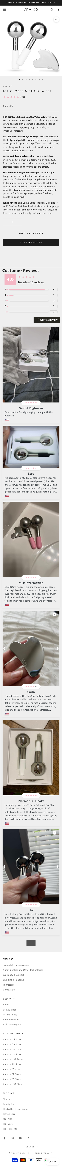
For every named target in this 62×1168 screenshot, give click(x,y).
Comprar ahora (31, 242)
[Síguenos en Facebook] (4, 1138)
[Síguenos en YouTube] (20, 1138)
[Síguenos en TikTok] (27, 1138)
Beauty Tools (9, 1104)
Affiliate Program (12, 1024)
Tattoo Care (9, 1114)
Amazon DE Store (12, 1049)
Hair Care (8, 1124)
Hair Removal (10, 1128)
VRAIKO (7, 86)
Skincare (7, 1099)
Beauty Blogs (9, 1009)
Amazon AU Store (12, 1064)
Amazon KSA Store (13, 1084)
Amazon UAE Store (13, 1059)
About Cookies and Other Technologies (23, 970)
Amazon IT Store (11, 1069)
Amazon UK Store (12, 1054)
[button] (4, 648)
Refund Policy (10, 1014)
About (6, 1004)
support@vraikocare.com (16, 965)
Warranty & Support (13, 975)
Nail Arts (7, 1119)
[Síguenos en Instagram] (12, 1138)
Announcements (11, 1019)
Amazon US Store (12, 1039)
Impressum (8, 984)
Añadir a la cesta (31, 233)
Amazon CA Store (12, 1044)
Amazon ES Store (12, 1079)
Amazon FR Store (12, 1074)
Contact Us (9, 989)
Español (30, 1147)
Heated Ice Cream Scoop (15, 1109)
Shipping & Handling (13, 980)
